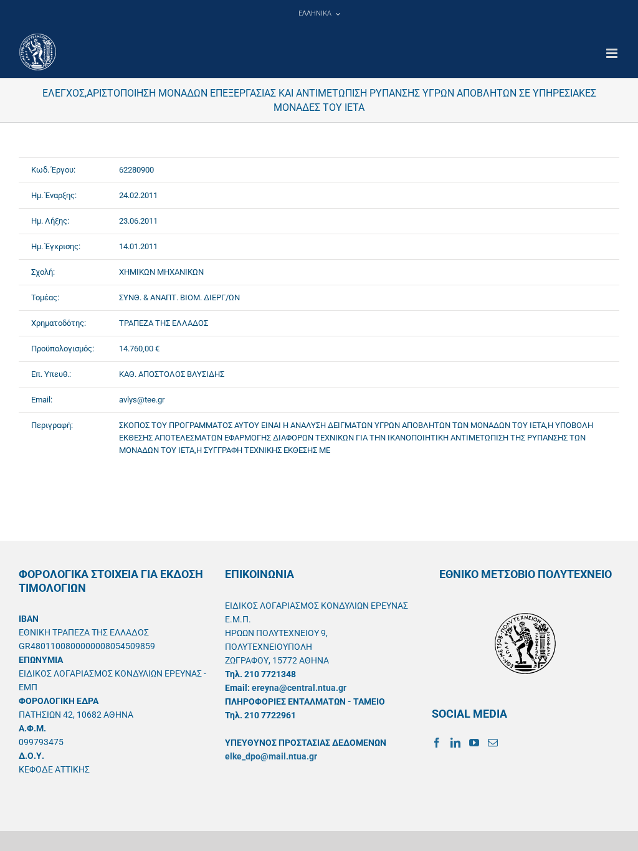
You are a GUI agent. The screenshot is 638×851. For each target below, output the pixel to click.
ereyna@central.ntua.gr (299, 688)
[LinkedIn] (455, 743)
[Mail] (493, 743)
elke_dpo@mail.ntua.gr (271, 756)
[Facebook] (437, 743)
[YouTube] (474, 743)
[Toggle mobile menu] (612, 53)
